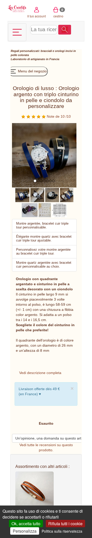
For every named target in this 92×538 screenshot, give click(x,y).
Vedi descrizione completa (40, 373)
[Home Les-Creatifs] (17, 8)
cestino (58, 12)
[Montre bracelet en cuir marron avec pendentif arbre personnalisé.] (37, 195)
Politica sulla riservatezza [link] (62, 531)
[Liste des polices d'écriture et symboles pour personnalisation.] (59, 210)
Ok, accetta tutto (26, 523)
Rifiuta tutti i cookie (65, 523)
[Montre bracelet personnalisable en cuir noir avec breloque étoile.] (52, 195)
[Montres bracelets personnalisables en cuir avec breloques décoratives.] (67, 195)
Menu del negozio (32, 71)
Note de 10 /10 (58, 116)
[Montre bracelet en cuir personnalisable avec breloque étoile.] (22, 195)
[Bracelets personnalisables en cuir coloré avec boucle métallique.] (29, 210)
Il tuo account (36, 16)
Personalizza (25, 531)
